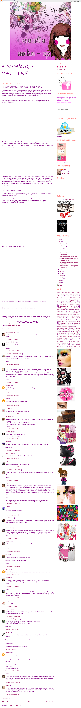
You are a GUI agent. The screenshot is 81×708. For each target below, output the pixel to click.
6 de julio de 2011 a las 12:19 (12, 429)
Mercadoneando (63, 255)
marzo (61, 275)
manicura (70, 321)
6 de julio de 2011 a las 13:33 (12, 503)
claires (74, 297)
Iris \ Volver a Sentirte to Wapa (13, 354)
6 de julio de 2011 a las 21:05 (12, 606)
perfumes (68, 331)
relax (72, 338)
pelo (63, 331)
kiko (68, 316)
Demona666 (9, 609)
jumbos (58, 316)
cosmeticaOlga (9, 432)
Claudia (7, 685)
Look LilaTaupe (63, 253)
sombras (59, 343)
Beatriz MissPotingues (11, 332)
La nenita (8, 408)
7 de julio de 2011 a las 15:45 (12, 671)
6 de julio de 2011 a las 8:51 (12, 339)
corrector (59, 303)
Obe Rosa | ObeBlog (10, 342)
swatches (74, 343)
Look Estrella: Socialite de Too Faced (68, 257)
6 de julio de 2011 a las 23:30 (13, 616)
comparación (75, 299)
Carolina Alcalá (9, 453)
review (76, 338)
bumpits (64, 297)
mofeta (59, 326)
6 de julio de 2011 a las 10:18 (12, 396)
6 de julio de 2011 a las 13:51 (12, 515)
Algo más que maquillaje (18, 70)
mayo (61, 271)
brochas (58, 297)
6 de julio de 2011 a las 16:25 (13, 566)
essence (59, 308)
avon (69, 292)
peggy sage (77, 330)
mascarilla (65, 325)
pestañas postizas (61, 333)
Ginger (7, 483)
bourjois (76, 296)
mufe (70, 326)
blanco (77, 294)
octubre (62, 245)
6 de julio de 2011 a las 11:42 (12, 406)
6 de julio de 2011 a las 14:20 (12, 538)
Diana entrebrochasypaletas (12, 619)
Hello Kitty (70, 311)
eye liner (66, 308)
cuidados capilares (63, 304)
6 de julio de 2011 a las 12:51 (12, 459)
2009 (60, 283)
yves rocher (62, 348)
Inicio (29, 702)
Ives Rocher (70, 314)
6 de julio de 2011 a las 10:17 (12, 382)
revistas (64, 340)
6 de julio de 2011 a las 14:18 (12, 525)
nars (58, 328)
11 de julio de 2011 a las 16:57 (13, 694)
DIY (72, 306)
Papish (7, 461)
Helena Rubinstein (61, 311)
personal (75, 331)
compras (9, 325)
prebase (71, 335)
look (64, 319)
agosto (61, 249)
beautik (78, 292)
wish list (75, 346)
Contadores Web (61, 70)
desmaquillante (64, 306)
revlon (68, 340)
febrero (62, 277)
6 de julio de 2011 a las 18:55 (12, 598)
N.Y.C (78, 326)
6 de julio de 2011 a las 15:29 (13, 552)
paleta (65, 330)
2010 (60, 281)
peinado (58, 331)
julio (61, 251)
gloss (73, 309)
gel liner (69, 309)
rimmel (73, 340)
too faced (18, 325)
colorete (65, 299)
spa (69, 343)
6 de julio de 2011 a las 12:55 (12, 467)
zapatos (67, 348)
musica (73, 326)
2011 (60, 241)
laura (7, 398)
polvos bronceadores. (64, 335)
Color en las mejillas (10, 528)
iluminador (59, 313)
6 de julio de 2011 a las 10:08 (12, 364)
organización (77, 328)
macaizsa (8, 541)
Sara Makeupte (9, 518)
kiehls (63, 316)
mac (63, 322)
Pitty (7, 506)
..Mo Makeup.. (9, 417)
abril (61, 273)
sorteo (64, 343)
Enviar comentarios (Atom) (15, 705)
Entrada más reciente (7, 702)
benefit (67, 294)
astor (62, 292)
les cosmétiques (73, 318)
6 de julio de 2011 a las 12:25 (12, 439)
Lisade (7, 442)
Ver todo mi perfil (65, 173)
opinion (71, 328)
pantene (71, 330)
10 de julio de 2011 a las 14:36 (13, 683)
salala (78, 340)
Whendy (8, 569)
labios (64, 318)
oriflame (60, 330)
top (70, 345)
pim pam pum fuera (73, 333)
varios (63, 346)
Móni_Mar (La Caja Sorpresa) (13, 470)
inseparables (75, 313)
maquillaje (77, 322)
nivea (61, 328)
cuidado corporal (67, 303)
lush (59, 321)
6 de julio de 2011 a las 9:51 (12, 351)
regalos (66, 338)
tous (74, 345)
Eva (6, 601)
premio (76, 335)
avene (65, 292)
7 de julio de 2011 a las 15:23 (12, 649)
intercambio (59, 314)
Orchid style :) (9, 393)
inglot (66, 313)
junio (61, 269)
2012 (60, 239)
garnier (64, 309)
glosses (77, 309)
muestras (65, 326)
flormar (58, 309)
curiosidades (71, 304)
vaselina (70, 346)
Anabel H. (8, 577)
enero (61, 279)
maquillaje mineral (65, 323)
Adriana (7, 367)
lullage (79, 320)
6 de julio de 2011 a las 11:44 (12, 414)
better (72, 294)
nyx (66, 328)
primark (59, 336)
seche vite (59, 341)
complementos (60, 301)
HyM (77, 311)
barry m (73, 292)
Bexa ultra (8, 652)
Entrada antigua (50, 702)
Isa (6, 674)
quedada (78, 336)
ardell (58, 292)
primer (64, 336)
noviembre (62, 243)
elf (76, 306)
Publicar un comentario (7, 698)
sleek (78, 341)
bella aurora (61, 294)
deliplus (78, 305)
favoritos (76, 308)
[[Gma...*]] (8, 632)
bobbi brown (60, 296)
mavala (71, 325)
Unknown (8, 385)
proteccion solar (71, 336)
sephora (13, 325)
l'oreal (72, 316)
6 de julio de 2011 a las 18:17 (12, 586)
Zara (72, 348)
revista (58, 340)
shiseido (73, 341)
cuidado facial (77, 303)
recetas (60, 338)
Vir (6, 589)
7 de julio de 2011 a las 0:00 (12, 629)
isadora (64, 314)
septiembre (63, 247)
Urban (7, 554)
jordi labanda (76, 314)
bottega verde (68, 296)
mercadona (77, 325)
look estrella (73, 320)
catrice (69, 297)
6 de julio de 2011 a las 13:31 (12, 480)
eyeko (71, 308)
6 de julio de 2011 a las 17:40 (12, 575)
